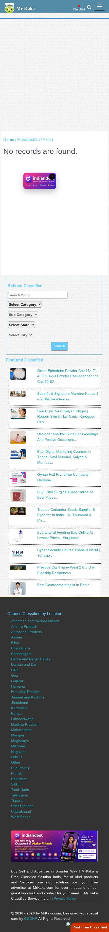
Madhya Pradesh (25, 724)
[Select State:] (22, 325)
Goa (14, 675)
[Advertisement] (54, 76)
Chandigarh (20, 648)
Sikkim (16, 784)
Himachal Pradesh (26, 692)
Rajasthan (19, 779)
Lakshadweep (22, 719)
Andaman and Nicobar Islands (35, 621)
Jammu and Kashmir (27, 697)
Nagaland (19, 752)
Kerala (16, 713)
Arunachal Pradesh (26, 632)
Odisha (17, 757)
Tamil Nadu (20, 790)
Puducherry (20, 768)
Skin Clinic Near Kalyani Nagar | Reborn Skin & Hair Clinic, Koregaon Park (66, 416)
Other (15, 762)
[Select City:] (20, 335)
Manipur (17, 735)
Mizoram (18, 746)
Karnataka (19, 708)
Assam (16, 637)
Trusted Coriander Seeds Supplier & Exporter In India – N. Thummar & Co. (66, 514)
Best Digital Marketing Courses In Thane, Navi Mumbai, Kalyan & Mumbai (64, 456)
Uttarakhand (21, 811)
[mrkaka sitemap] (68, 924)
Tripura (17, 800)
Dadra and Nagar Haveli (30, 659)
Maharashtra (21, 730)
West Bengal (21, 817)
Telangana (19, 795)
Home (8, 139)
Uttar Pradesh (22, 806)
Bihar (15, 643)
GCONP (30, 918)
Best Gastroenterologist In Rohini (63, 585)
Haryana (18, 686)
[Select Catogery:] (25, 304)
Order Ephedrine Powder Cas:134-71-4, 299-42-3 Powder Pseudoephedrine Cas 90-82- (68, 376)
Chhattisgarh (21, 654)
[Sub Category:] (23, 314)
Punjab (16, 773)
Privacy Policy (65, 898)
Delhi (15, 670)
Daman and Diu (23, 664)
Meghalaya (20, 741)
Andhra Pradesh (24, 626)
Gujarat (17, 681)
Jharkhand (19, 703)
